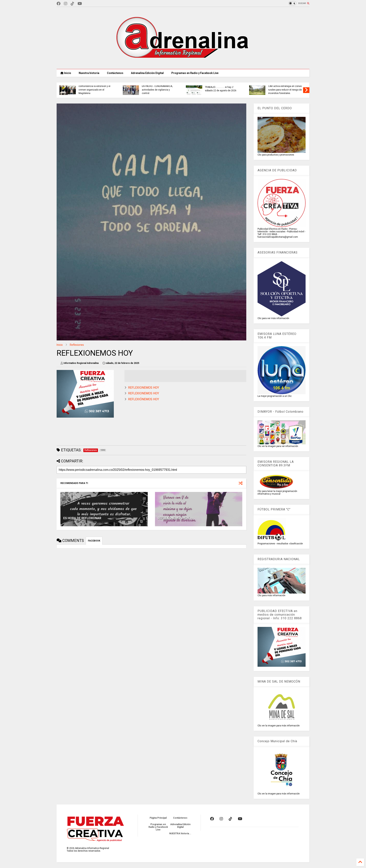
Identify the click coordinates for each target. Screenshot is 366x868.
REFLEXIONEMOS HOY (143, 387)
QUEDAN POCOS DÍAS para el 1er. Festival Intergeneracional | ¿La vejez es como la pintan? (170, 90)
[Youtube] (80, 3)
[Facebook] (58, 3)
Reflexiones (77, 344)
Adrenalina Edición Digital (147, 73)
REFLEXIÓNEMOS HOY (143, 399)
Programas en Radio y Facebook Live (194, 73)
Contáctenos (115, 73)
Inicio (67, 73)
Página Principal (158, 818)
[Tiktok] (72, 3)
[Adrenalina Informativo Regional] (183, 64)
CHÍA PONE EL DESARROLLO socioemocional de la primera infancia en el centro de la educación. (232, 88)
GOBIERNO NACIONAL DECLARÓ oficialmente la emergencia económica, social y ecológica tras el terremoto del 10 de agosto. (296, 86)
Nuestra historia (89, 73)
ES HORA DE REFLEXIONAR (82, 518)
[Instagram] (65, 3)
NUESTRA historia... (180, 833)
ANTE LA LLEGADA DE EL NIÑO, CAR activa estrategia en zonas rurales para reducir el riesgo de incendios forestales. (106, 88)
